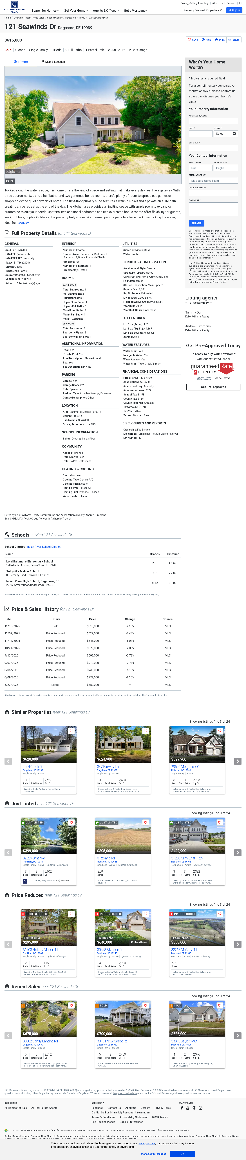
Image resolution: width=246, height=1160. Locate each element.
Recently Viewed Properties (202, 10)
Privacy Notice (219, 282)
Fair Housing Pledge (103, 1122)
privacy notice (146, 1143)
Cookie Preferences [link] (131, 1122)
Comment (194, 200)
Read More (23, 222)
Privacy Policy (163, 1107)
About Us (217, 3)
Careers (231, 3)
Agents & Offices (105, 10)
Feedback (97, 1108)
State (218, 128)
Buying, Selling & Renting (195, 3)
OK (182, 1153)
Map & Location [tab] (54, 61)
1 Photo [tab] (22, 61)
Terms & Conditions (103, 1117)
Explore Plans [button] (182, 1130)
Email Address (197, 175)
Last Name (220, 162)
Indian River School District (43, 546)
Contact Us (114, 1107)
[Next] (237, 761)
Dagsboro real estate (125, 1093)
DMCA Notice (160, 1117)
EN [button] (240, 3)
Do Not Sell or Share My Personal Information (121, 1112)
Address (198, 115)
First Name (195, 162)
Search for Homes (44, 10)
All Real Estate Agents (44, 1107)
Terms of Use (201, 282)
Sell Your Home (75, 10)
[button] (234, 10)
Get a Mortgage (135, 10)
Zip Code (194, 142)
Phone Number (197, 187)
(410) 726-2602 (62, 880)
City (192, 128)
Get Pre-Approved (213, 387)
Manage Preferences (153, 1154)
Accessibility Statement (134, 1117)
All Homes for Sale (16, 1107)
